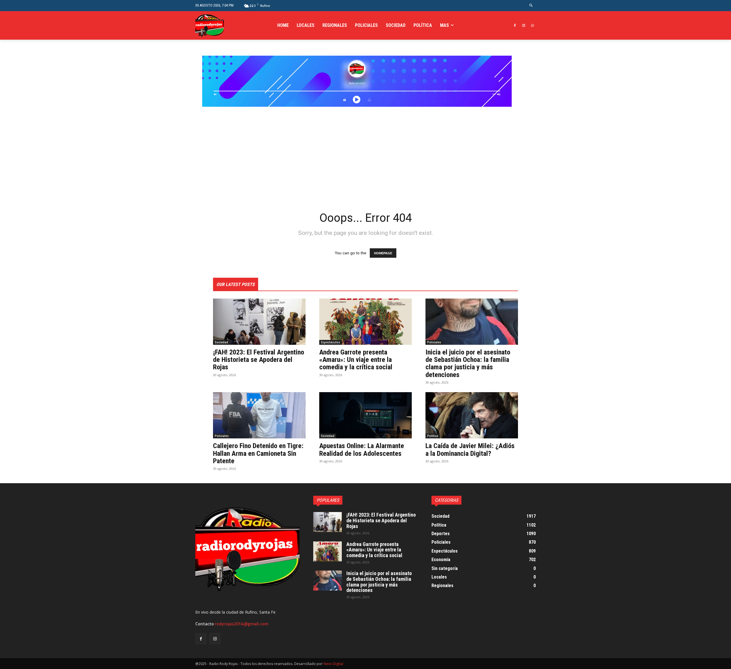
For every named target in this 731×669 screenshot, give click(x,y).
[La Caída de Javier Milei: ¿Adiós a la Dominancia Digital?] (471, 415)
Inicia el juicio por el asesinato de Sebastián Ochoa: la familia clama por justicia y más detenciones (467, 363)
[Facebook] (515, 25)
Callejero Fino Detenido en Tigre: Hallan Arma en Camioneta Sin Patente (258, 453)
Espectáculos (330, 342)
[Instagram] (523, 25)
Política (432, 436)
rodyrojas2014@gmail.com (241, 623)
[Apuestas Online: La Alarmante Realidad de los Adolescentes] (365, 415)
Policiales (434, 342)
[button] (531, 5)
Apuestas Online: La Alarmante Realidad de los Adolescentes (361, 449)
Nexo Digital (333, 663)
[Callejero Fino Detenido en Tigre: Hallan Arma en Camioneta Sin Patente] (259, 415)
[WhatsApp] (532, 25)
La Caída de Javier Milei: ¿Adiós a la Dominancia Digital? (470, 449)
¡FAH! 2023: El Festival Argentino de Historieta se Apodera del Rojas (258, 359)
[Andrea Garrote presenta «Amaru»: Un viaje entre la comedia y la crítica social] (365, 322)
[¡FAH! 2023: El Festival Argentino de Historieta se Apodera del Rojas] (259, 322)
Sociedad (221, 342)
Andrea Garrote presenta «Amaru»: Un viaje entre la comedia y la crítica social (355, 359)
